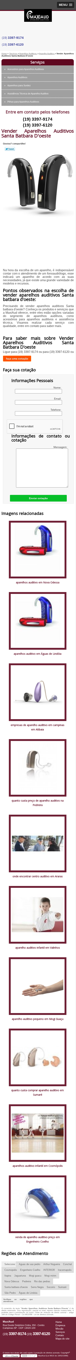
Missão (59, 1328)
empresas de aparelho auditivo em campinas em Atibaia (37, 727)
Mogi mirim (50, 1275)
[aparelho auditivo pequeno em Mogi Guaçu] (37, 985)
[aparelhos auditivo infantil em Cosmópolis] (37, 1132)
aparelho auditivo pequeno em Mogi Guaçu (37, 1019)
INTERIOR (49, 1270)
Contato (60, 1335)
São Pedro (10, 1292)
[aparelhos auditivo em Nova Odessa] (37, 549)
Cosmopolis (10, 1270)
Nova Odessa (11, 1281)
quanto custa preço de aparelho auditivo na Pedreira (38, 803)
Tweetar (10, 149)
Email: (58, 398)
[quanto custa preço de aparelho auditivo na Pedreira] (37, 767)
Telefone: (56, 409)
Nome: (57, 387)
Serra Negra (37, 1287)
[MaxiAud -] (38, 16)
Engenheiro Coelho (30, 1270)
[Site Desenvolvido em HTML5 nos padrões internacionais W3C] (29, 1355)
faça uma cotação (17, 358)
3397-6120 (16, 44)
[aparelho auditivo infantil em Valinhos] (37, 914)
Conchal (67, 1264)
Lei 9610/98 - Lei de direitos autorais (37, 1314)
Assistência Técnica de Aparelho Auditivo (28, 93)
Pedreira (26, 1281)
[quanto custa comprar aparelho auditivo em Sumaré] (37, 1057)
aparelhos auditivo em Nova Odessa (37, 582)
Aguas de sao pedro (29, 1264)
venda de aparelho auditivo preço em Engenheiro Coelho (37, 1239)
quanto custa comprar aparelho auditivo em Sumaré (37, 1092)
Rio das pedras (42, 1281)
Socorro (51, 1287)
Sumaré (62, 1287)
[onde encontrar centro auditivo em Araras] (37, 843)
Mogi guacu (35, 1275)
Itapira (7, 1275)
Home (59, 1322)
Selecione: (10, 1264)
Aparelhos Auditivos (17, 77)
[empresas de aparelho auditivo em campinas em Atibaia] (37, 691)
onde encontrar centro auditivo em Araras (38, 876)
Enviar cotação (38, 498)
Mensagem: (60, 447)
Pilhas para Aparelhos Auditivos (23, 101)
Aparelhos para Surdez (19, 85)
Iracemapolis (65, 1270)
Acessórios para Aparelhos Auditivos (25, 69)
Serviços (37, 62)
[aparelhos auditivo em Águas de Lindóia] (37, 620)
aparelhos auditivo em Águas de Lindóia (37, 653)
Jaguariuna (20, 1275)
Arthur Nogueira (51, 1264)
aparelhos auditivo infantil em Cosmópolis (38, 1166)
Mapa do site (62, 1338)
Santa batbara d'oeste (16, 1287)
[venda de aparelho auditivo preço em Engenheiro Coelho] (37, 1204)
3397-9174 (16, 38)
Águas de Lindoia (28, 1292)
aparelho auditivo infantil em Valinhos (37, 947)
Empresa (60, 1325)
